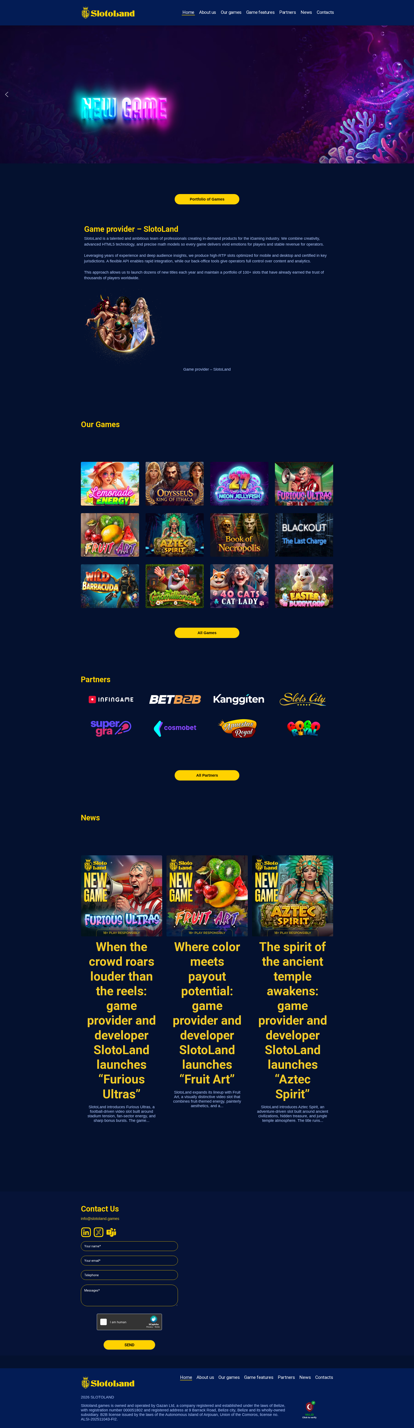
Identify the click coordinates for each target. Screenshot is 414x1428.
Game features (260, 12)
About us (207, 12)
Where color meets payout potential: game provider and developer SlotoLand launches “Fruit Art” (121, 1013)
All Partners (207, 775)
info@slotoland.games (100, 1218)
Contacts (325, 12)
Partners (287, 12)
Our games (231, 12)
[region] (207, 94)
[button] (6, 94)
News (306, 12)
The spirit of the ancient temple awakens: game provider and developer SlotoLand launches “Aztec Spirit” (207, 1020)
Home (188, 12)
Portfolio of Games (207, 199)
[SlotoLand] (108, 11)
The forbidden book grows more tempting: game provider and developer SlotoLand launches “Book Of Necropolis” (292, 1028)
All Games (207, 633)
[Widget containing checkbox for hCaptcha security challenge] (129, 1322)
